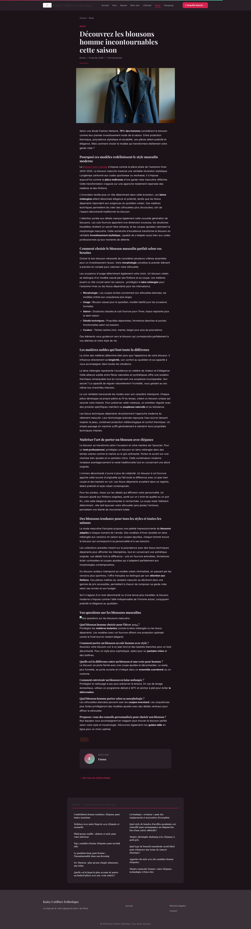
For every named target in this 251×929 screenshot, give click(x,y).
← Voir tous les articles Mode (95, 778)
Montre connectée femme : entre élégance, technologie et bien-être (151, 870)
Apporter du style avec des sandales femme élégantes (152, 861)
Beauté (123, 5)
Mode (158, 5)
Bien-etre (134, 5)
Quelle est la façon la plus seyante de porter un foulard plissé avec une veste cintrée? (96, 874)
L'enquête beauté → (195, 5)
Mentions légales (178, 906)
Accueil (105, 5)
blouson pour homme (95, 166)
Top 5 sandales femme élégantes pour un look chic (97, 845)
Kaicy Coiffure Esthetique (72, 5)
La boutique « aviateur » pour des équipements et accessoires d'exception (149, 816)
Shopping (168, 5)
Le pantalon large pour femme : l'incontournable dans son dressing (91, 855)
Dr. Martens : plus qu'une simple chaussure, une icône (96, 864)
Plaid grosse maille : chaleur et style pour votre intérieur (95, 835)
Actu (114, 5)
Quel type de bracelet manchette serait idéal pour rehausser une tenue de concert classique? (152, 849)
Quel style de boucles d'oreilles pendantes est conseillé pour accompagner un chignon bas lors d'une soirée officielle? (153, 827)
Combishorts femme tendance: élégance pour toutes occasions (97, 816)
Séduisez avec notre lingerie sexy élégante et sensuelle (96, 826)
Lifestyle (147, 5)
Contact (173, 911)
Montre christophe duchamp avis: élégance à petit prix (152, 838)
